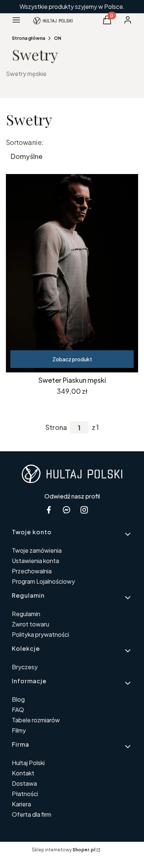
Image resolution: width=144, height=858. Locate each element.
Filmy (19, 730)
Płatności (25, 794)
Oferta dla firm (31, 814)
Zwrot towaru (30, 624)
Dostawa (24, 783)
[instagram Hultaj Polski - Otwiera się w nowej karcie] (84, 509)
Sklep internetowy (63, 849)
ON (57, 38)
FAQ (18, 709)
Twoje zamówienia (37, 550)
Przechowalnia (32, 571)
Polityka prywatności (40, 634)
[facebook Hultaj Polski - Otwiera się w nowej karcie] (48, 509)
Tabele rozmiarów (36, 720)
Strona (56, 427)
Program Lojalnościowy (43, 581)
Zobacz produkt (72, 359)
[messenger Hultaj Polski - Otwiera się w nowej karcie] (66, 509)
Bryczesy (25, 667)
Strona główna (28, 38)
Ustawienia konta (35, 561)
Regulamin (26, 614)
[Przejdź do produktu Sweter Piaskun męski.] (72, 273)
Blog (18, 699)
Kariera (21, 804)
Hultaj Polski (28, 763)
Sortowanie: (25, 142)
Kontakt (23, 773)
